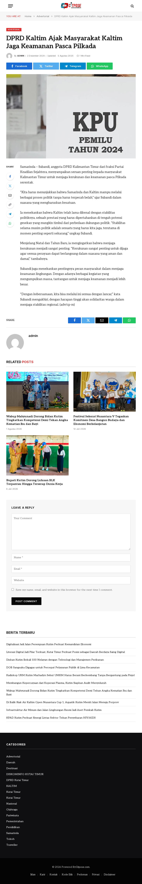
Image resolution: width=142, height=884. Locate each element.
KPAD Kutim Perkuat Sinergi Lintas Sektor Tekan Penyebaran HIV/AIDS (51, 717)
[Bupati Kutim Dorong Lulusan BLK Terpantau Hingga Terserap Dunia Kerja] (37, 455)
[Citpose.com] (71, 6)
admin (20, 56)
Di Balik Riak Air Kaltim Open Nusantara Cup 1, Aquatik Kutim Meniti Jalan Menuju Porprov (62, 702)
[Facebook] (10, 176)
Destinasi (12, 768)
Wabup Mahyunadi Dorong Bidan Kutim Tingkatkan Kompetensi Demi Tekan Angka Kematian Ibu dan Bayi (37, 420)
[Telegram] (10, 214)
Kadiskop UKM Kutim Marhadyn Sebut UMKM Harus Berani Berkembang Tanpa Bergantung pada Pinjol (70, 675)
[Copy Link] (10, 204)
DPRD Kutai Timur (17, 780)
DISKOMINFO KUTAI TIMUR (24, 774)
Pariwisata (12, 815)
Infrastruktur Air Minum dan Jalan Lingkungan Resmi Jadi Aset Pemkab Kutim (54, 710)
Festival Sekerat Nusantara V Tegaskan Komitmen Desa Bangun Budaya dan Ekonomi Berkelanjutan (101, 420)
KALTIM (11, 786)
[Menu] (10, 6)
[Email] (10, 195)
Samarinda (12, 833)
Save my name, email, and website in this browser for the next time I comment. (64, 589)
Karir (42, 874)
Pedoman (82, 874)
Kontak (54, 874)
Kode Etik (67, 874)
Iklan (33, 874)
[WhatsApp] (10, 223)
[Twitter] (10, 186)
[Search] (132, 6)
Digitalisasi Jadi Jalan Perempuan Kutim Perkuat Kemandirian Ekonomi (48, 644)
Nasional (11, 803)
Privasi (95, 874)
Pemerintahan (14, 821)
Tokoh (10, 839)
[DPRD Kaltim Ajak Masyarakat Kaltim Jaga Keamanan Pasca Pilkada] (71, 116)
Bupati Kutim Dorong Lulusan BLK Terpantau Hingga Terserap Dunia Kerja (34, 482)
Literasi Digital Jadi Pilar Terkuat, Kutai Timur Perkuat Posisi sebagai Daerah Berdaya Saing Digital (65, 652)
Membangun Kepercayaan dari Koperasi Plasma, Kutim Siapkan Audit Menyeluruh (56, 683)
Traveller (12, 844)
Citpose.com (82, 867)
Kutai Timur (13, 791)
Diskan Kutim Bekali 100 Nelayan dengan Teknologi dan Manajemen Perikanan (55, 659)
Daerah (10, 762)
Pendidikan (13, 827)
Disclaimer (109, 874)
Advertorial (14, 30)
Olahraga (11, 809)
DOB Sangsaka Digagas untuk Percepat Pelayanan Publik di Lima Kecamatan (53, 667)
